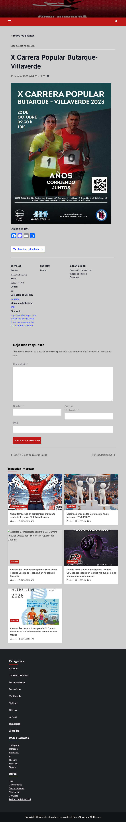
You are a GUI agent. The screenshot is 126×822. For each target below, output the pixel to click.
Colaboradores (16, 788)
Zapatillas (14, 730)
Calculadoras (15, 784)
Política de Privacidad (20, 799)
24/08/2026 (25, 521)
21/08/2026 (25, 580)
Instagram (14, 745)
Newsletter (14, 792)
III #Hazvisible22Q (102, 455)
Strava (12, 767)
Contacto (13, 795)
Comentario (20, 363)
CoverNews (79, 816)
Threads (13, 759)
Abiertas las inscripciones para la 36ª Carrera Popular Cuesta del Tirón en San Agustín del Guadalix (33, 572)
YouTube (13, 763)
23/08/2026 (82, 521)
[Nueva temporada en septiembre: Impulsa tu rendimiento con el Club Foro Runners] (35, 492)
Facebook (14, 752)
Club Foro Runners (18, 506)
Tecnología (72, 561)
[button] (11, 21)
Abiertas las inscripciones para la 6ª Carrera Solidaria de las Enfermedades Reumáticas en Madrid (33, 631)
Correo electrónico (72, 407)
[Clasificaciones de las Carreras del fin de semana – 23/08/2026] (91, 492)
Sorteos (13, 716)
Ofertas (13, 710)
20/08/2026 (25, 639)
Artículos (14, 668)
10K (13, 307)
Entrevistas (15, 689)
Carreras (15, 298)
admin (15, 521)
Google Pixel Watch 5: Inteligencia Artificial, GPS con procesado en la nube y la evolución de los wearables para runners (91, 572)
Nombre (18, 405)
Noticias (71, 506)
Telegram (13, 748)
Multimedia (15, 696)
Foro (11, 780)
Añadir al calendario (28, 249)
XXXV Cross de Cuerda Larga (30, 455)
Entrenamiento (17, 682)
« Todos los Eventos (23, 35)
